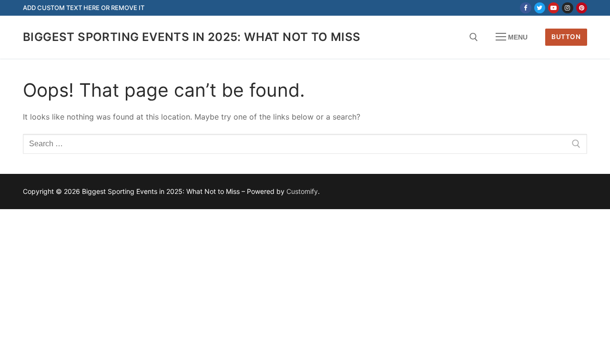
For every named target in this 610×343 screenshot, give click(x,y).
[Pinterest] (581, 7)
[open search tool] (473, 37)
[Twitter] (539, 7)
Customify (302, 191)
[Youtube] (553, 7)
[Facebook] (525, 7)
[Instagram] (567, 7)
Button (565, 36)
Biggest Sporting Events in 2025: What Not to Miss (192, 37)
